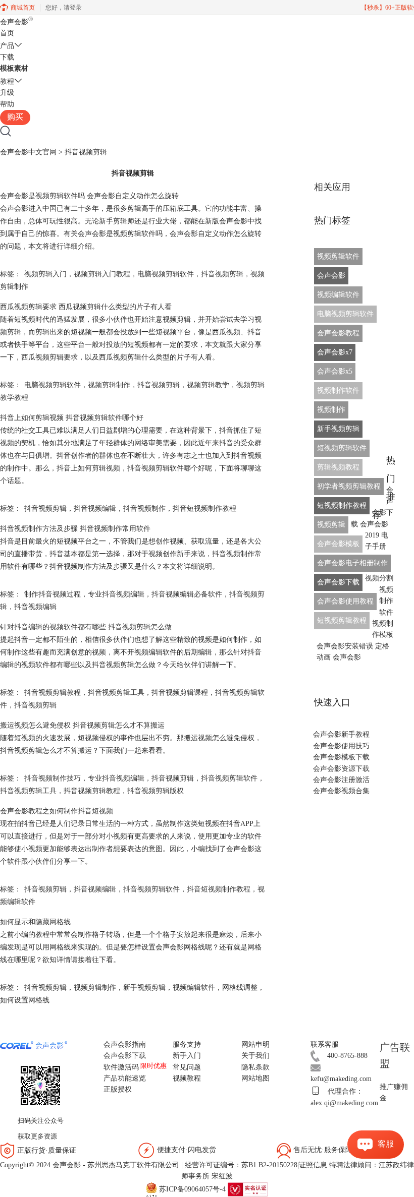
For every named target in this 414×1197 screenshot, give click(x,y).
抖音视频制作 (144, 508)
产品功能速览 (125, 1078)
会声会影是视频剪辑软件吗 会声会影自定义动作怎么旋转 (89, 196)
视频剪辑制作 (109, 385)
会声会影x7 (334, 352)
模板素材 (14, 68)
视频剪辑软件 (338, 256)
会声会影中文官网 (28, 152)
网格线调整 (239, 987)
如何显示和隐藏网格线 (35, 922)
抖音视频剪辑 (222, 274)
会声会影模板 (338, 544)
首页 (7, 33)
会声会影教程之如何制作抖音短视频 (56, 811)
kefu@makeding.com (341, 1079)
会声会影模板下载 (341, 757)
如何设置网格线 (24, 1000)
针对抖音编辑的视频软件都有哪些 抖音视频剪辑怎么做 (86, 627)
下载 (7, 57)
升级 (7, 92)
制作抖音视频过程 (52, 594)
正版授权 (118, 1089)
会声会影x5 (334, 371)
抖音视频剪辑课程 (179, 692)
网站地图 (255, 1078)
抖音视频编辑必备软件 (186, 594)
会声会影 (16, 22)
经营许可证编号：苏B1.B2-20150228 (241, 1165)
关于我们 (255, 1055)
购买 (15, 116)
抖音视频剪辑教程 (52, 692)
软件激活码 (121, 1067)
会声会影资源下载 (341, 768)
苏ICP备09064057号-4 (192, 1188)
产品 (7, 45)
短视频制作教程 (342, 505)
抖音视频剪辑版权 (155, 791)
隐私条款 (255, 1067)
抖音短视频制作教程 (204, 508)
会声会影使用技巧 (341, 746)
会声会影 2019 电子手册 (374, 535)
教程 (7, 81)
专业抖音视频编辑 (116, 594)
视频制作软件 (338, 390)
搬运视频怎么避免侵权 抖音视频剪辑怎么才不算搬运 (82, 725)
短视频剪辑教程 (342, 620)
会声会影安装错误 (345, 646)
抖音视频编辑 (95, 508)
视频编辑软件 (194, 987)
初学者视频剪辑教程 (349, 486)
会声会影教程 (338, 333)
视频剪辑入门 (45, 274)
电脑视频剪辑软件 (165, 274)
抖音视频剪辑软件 (229, 778)
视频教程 (187, 1078)
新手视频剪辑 (144, 987)
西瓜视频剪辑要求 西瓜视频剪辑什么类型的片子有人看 (86, 307)
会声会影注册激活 (341, 780)
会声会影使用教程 (345, 601)
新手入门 (187, 1055)
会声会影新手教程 (341, 734)
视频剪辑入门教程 (102, 274)
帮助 (7, 104)
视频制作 (331, 409)
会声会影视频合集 (341, 791)
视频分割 (379, 578)
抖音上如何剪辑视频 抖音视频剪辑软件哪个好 (71, 418)
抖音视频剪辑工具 (116, 692)
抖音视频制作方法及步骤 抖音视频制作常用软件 (75, 528)
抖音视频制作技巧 (52, 778)
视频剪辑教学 (208, 385)
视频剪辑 (331, 524)
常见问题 (187, 1067)
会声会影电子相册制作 (352, 563)
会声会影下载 (338, 582)
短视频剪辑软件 (342, 448)
